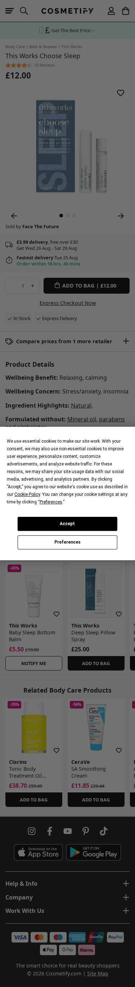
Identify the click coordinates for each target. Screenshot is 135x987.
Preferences (67, 542)
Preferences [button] (51, 502)
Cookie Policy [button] (27, 494)
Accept (67, 523)
